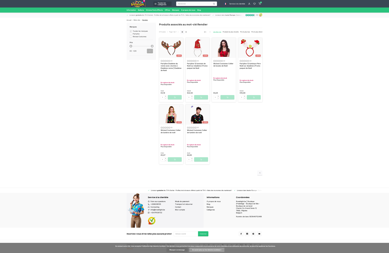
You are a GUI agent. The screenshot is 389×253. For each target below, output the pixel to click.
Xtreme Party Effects (154, 10)
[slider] (131, 46)
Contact (178, 207)
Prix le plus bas (245, 32)
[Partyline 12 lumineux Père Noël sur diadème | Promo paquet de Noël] (250, 48)
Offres (167, 10)
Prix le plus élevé (256, 32)
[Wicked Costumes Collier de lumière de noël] (171, 114)
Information (131, 10)
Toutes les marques (140, 31)
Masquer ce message (177, 250)
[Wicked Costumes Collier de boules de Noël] (224, 48)
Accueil (129, 20)
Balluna (141, 10)
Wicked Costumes (139, 37)
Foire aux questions (158, 201)
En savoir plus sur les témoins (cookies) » (206, 250)
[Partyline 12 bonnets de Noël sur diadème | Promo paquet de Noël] (197, 48)
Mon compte (180, 210)
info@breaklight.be (158, 210)
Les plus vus (217, 32)
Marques (175, 10)
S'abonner (203, 234)
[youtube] (259, 233)
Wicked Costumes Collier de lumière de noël (171, 131)
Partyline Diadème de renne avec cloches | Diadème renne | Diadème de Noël (171, 67)
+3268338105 (156, 204)
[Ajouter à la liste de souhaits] (180, 41)
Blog (199, 10)
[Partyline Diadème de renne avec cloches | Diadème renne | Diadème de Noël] (171, 48)
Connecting (155, 207)
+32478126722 (156, 213)
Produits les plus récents (231, 32)
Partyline (136, 34)
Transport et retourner (184, 204)
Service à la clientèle (237, 4)
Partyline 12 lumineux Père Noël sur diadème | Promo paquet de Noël (250, 66)
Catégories (211, 210)
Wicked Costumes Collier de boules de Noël (223, 65)
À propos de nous (188, 10)
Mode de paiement (182, 201)
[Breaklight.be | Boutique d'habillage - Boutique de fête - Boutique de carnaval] (138, 4)
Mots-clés (137, 20)
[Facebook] (241, 233)
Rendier (145, 20)
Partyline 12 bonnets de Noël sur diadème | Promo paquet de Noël (197, 66)
